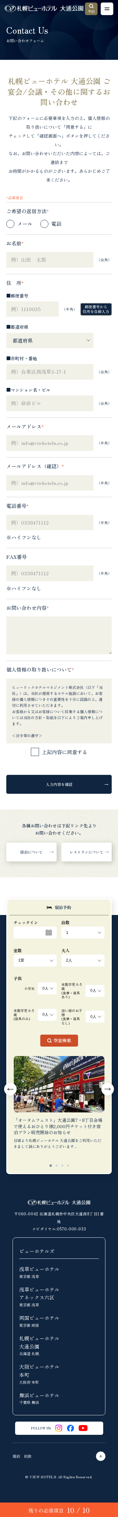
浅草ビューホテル (39, 1272)
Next (107, 1089)
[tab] (59, 907)
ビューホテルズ (36, 1251)
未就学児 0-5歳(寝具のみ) (24, 1014)
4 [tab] (68, 1166)
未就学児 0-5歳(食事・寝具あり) (71, 990)
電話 (56, 223)
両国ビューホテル (39, 1321)
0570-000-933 (71, 1228)
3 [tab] (62, 1166)
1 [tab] (50, 1165)
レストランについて (87, 852)
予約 (91, 11)
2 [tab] (57, 1166)
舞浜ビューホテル (39, 1398)
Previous (10, 1089)
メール (24, 223)
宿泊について (31, 852)
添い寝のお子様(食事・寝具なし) (71, 1016)
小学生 (29, 988)
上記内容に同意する (64, 752)
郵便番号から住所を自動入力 (96, 309)
